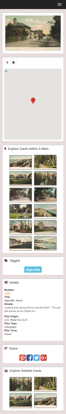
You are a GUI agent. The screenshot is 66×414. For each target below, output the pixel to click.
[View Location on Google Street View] (13, 62)
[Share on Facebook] (29, 359)
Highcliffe (33, 269)
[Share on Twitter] (36, 359)
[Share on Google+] (43, 359)
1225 (7, 293)
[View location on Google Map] (7, 62)
